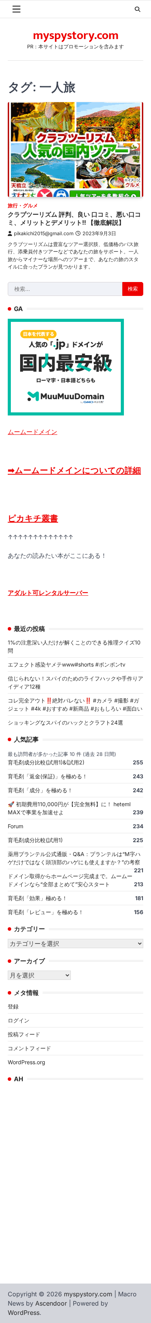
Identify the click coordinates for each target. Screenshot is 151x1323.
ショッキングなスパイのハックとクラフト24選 (65, 722)
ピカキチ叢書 (33, 518)
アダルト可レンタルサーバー (48, 593)
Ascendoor (51, 1303)
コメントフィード (29, 1048)
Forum (15, 826)
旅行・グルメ (23, 206)
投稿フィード (24, 1034)
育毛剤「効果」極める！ (37, 898)
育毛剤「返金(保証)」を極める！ (48, 776)
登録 (13, 1006)
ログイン (18, 1020)
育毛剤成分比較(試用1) (35, 840)
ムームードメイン (32, 432)
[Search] (137, 9)
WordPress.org (26, 1062)
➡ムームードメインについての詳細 (74, 470)
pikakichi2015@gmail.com (44, 233)
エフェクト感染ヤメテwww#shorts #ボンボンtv (66, 664)
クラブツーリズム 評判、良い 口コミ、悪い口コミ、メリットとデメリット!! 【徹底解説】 (74, 218)
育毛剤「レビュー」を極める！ (46, 912)
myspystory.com (75, 36)
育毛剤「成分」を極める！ (40, 790)
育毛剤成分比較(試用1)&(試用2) (46, 762)
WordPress (23, 1312)
